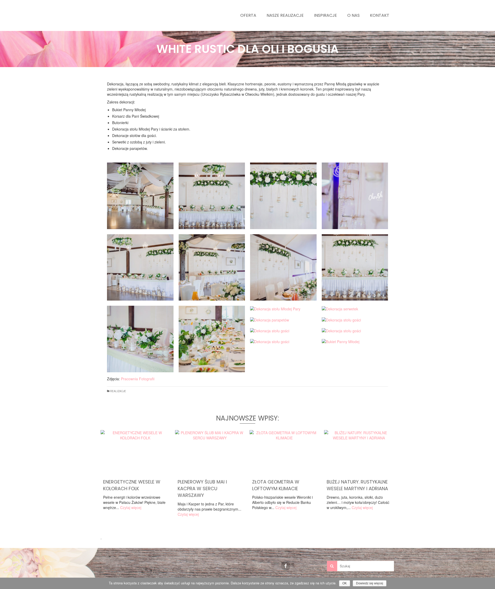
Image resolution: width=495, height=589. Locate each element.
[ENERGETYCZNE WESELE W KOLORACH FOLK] (135, 453)
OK (344, 583)
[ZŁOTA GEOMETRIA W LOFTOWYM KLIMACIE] (284, 453)
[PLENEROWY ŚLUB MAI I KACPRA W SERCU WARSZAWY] (209, 453)
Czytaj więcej (130, 507)
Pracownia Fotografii (137, 378)
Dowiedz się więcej (369, 583)
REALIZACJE (118, 391)
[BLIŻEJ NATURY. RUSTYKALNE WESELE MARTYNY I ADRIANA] (358, 453)
